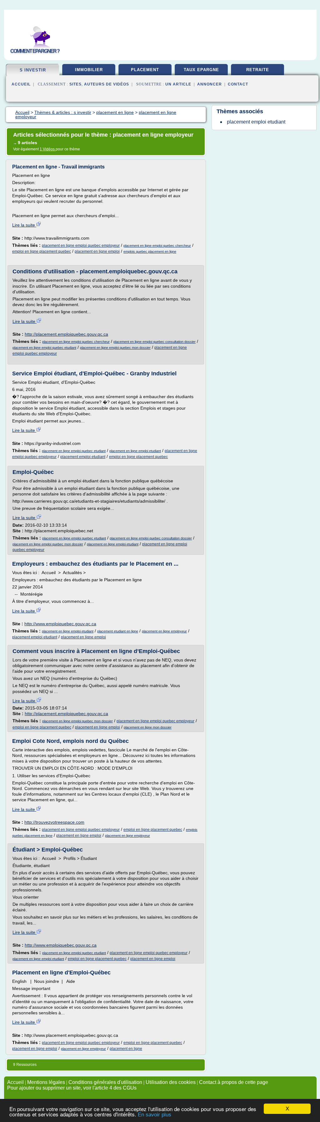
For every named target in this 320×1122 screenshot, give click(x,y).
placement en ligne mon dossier (148, 727)
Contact (238, 84)
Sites (75, 84)
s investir (33, 70)
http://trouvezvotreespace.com (54, 822)
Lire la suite (24, 224)
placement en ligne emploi (97, 251)
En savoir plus (154, 1115)
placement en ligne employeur (164, 631)
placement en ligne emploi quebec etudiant (44, 347)
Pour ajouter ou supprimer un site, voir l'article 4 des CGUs (72, 1087)
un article (178, 84)
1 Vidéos (48, 149)
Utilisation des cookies (171, 1082)
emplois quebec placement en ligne (149, 251)
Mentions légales (46, 1082)
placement (145, 69)
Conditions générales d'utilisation (105, 1082)
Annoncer (209, 84)
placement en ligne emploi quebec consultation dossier (154, 342)
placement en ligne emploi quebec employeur (81, 245)
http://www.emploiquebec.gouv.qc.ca (60, 623)
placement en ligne (126, 1048)
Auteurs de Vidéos (106, 84)
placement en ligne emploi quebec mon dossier (115, 347)
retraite (257, 69)
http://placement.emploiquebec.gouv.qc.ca (66, 334)
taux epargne (201, 69)
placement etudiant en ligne (117, 631)
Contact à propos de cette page (233, 1082)
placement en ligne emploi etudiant (135, 451)
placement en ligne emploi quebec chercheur (157, 245)
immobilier (89, 69)
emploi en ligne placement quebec (41, 251)
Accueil (21, 84)
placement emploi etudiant (82, 457)
